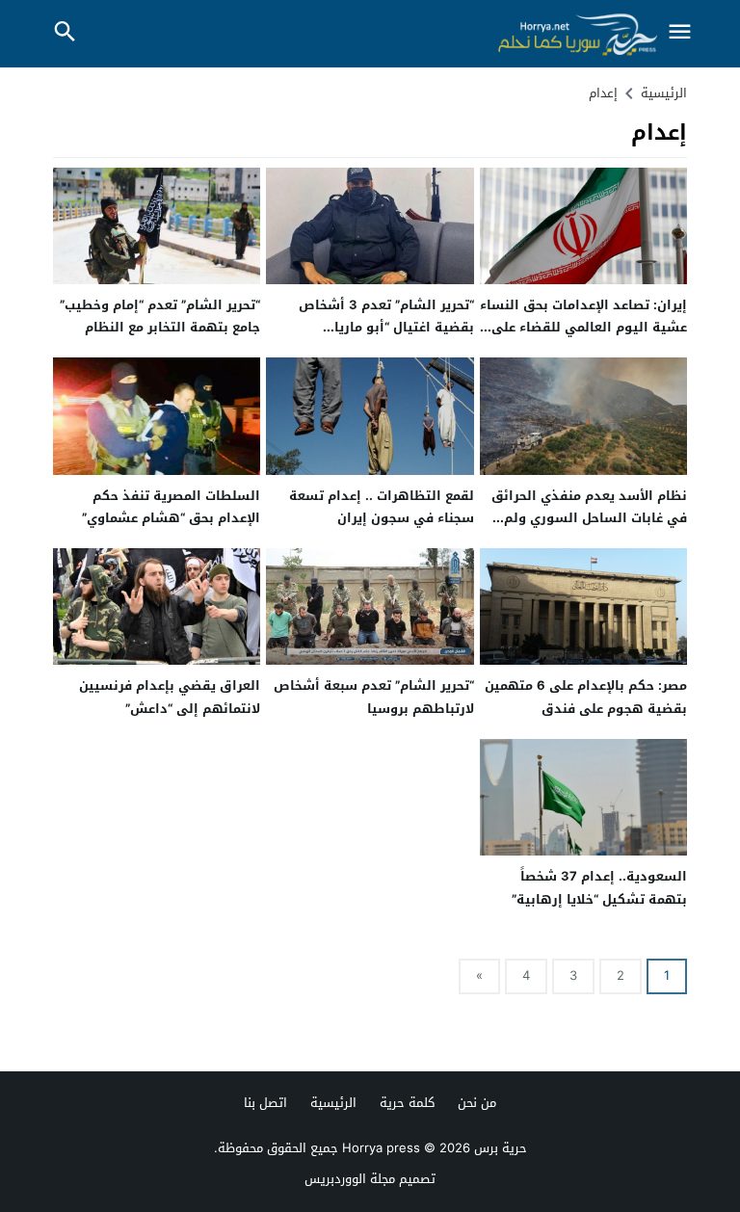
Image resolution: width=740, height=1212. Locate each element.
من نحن (477, 1103)
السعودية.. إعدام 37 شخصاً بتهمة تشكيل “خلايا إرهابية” (599, 887)
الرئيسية (333, 1103)
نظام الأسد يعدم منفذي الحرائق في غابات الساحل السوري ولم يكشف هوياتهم (589, 518)
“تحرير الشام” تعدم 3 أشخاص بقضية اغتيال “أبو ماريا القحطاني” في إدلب (386, 327)
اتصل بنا (265, 1103)
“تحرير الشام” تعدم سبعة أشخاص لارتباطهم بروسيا (374, 696)
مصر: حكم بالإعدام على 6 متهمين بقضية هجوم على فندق (586, 696)
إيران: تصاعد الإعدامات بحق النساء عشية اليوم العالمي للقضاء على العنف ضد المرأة (583, 327)
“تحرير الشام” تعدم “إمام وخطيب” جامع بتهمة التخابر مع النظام (160, 316)
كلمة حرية (407, 1103)
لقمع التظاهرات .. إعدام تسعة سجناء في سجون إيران (381, 507)
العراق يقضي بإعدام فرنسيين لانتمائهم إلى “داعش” (169, 696)
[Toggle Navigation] (680, 33)
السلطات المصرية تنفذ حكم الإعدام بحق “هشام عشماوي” (171, 507)
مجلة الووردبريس (349, 1179)
